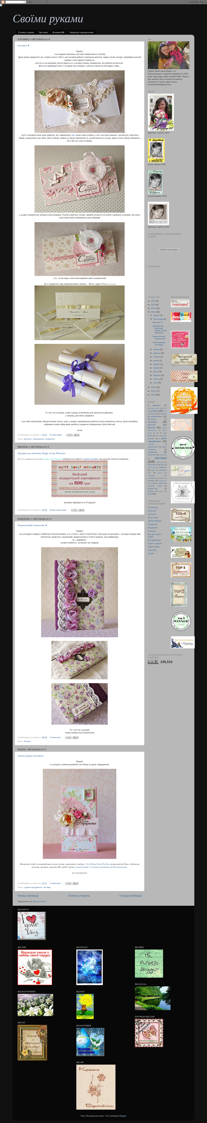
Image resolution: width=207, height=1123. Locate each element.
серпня (156, 357)
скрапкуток (163, 481)
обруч (153, 470)
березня (157, 375)
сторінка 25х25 (157, 483)
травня (156, 368)
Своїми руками (48, 17)
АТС (165, 411)
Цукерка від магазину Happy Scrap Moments (41, 453)
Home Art (152, 511)
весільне (28, 439)
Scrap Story (153, 518)
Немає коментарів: (58, 510)
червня (156, 364)
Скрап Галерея (155, 543)
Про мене (43, 32)
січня (155, 383)
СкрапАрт (152, 550)
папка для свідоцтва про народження (157, 475)
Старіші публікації (130, 895)
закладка (151, 444)
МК (162, 465)
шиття (161, 491)
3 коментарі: (56, 737)
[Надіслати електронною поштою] (67, 435)
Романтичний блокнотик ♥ (32, 525)
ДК (157, 433)
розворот (151, 481)
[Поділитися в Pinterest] (78, 435)
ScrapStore (153, 528)
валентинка (156, 416)
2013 (153, 312)
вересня (157, 353)
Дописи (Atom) (39, 901)
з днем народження (33, 887)
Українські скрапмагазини (81, 32)
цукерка (151, 491)
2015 (153, 305)
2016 (153, 301)
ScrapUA (152, 531)
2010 (153, 395)
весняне (151, 425)
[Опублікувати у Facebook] (75, 435)
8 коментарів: (56, 435)
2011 (153, 391)
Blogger (122, 1116)
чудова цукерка (90, 459)
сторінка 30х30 (155, 486)
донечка (151, 439)
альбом (154, 411)
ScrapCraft (152, 524)
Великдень (152, 419)
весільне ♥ (23, 45)
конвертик (49, 439)
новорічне (163, 467)
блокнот (27, 741)
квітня (156, 371)
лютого (156, 379)
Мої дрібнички (154, 540)
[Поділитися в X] (73, 435)
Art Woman (153, 507)
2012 (153, 387)
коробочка (152, 455)
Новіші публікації (28, 895)
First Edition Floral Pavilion (98, 864)
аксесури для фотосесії (157, 408)
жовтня (156, 349)
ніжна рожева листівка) (30, 755)
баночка (153, 414)
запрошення (38, 439)
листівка (47, 887)
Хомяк (151, 553)
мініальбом (152, 465)
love (150, 494)
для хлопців (159, 435)
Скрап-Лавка (154, 547)
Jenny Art (152, 514)
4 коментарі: (56, 883)
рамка (162, 478)
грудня (156, 315)
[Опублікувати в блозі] (70, 435)
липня (156, 361)
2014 (153, 308)
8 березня (154, 405)
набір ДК (151, 467)
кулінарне (163, 455)
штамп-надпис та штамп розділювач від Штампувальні (100, 867)
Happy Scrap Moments (53, 459)
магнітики (159, 462)
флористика (153, 489)
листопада (158, 319)
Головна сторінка (26, 32)
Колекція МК (58, 32)
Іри (73, 135)
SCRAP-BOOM (154, 521)
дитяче (151, 427)
